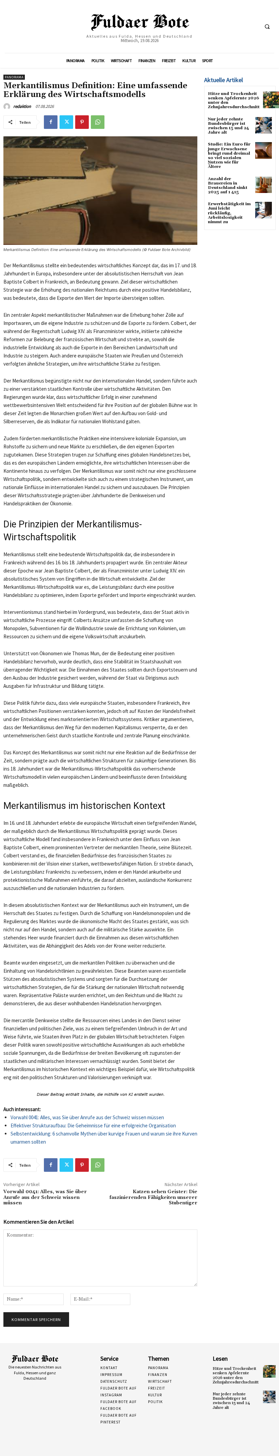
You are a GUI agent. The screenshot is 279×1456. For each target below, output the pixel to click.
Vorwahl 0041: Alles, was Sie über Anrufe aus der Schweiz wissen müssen (87, 1117)
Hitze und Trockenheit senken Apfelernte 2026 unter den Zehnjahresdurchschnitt (234, 100)
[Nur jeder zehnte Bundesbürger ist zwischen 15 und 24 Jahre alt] (263, 125)
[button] (267, 26)
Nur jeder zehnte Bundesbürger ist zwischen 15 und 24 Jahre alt (228, 126)
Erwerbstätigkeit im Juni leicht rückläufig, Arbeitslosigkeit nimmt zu (229, 213)
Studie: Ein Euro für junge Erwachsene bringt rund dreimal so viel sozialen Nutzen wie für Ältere (229, 155)
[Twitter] (66, 122)
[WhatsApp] (97, 122)
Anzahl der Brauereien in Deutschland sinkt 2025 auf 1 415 (227, 185)
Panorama (14, 77)
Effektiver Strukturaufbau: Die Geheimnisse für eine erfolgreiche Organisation (93, 1125)
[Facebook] (51, 122)
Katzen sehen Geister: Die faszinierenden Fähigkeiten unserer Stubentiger (153, 1197)
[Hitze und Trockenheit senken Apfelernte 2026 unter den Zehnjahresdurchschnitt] (269, 1371)
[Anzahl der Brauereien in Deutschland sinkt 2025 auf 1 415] (263, 185)
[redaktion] (7, 106)
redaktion (22, 106)
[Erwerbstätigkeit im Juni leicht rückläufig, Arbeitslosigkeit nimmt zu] (263, 210)
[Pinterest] (82, 122)
